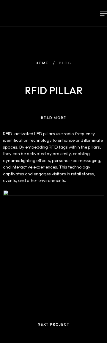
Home (42, 63)
